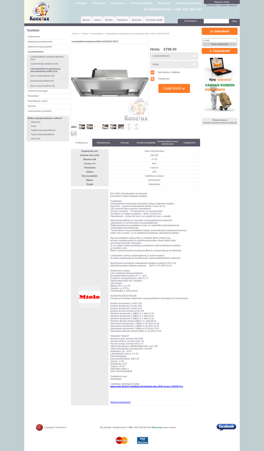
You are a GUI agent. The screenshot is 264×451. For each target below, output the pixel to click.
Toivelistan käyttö (154, 20)
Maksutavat (164, 3)
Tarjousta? (137, 20)
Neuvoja (32, 106)
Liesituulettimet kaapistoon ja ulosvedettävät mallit (127, 34)
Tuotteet (84, 34)
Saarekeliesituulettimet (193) (44, 64)
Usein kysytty (117, 3)
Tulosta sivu (164, 78)
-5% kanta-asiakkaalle (141, 3)
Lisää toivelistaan (161, 56)
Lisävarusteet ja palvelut (39, 111)
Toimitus (109, 20)
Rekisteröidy (211, 5)
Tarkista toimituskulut (120, 402)
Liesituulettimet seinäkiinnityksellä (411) (47, 58)
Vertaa (155, 64)
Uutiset (97, 20)
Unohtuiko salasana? (228, 5)
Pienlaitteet (33, 96)
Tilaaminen (122, 20)
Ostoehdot (81, 3)
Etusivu (86, 20)
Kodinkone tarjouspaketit (40, 46)
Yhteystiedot (98, 3)
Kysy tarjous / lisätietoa (169, 72)
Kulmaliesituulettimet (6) (42, 81)
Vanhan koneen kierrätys (188, 3)
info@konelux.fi (120, 427)
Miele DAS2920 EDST (160, 34)
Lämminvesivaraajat (37, 91)
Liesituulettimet (97, 34)
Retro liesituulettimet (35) (42, 76)
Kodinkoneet (34, 36)
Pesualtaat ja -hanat (37, 101)
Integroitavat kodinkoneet (40, 41)
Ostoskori (221, 31)
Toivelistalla (190, 21)
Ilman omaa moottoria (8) (42, 86)
